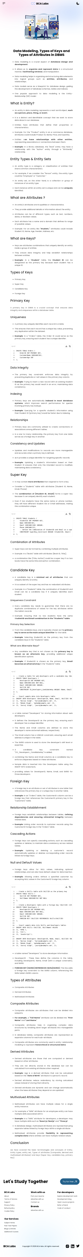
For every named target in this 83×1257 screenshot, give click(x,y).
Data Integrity (19, 367)
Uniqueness (18, 317)
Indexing (16, 394)
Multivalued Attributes (25, 1097)
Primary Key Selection (22, 624)
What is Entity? (22, 103)
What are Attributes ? (27, 197)
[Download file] (66, 346)
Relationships (19, 420)
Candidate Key (22, 570)
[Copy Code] (70, 346)
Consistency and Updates (27, 443)
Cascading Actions (22, 834)
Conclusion (19, 1143)
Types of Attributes (25, 980)
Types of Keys (21, 272)
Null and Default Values (26, 862)
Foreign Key (19, 781)
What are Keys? (23, 238)
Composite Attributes (24, 1003)
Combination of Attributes (27, 542)
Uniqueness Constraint (23, 600)
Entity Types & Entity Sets (30, 159)
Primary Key (20, 300)
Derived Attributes (22, 1051)
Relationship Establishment (28, 807)
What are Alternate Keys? (24, 645)
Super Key (18, 474)
